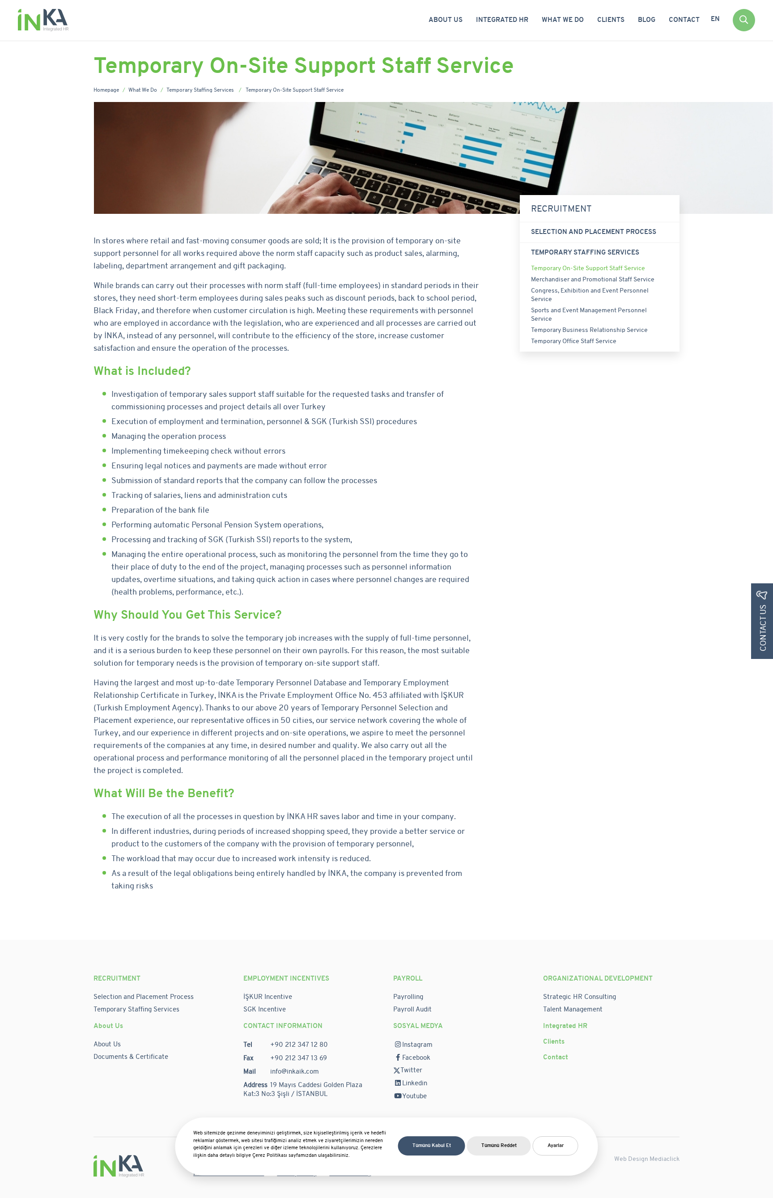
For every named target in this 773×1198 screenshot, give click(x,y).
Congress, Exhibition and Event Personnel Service (590, 295)
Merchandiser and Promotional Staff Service (592, 279)
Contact (684, 20)
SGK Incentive (265, 1010)
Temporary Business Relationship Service (590, 330)
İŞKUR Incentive (267, 997)
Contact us (764, 627)
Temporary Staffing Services (200, 90)
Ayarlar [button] (556, 1145)
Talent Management (573, 1010)
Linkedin (414, 1083)
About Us (446, 20)
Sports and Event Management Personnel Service (589, 315)
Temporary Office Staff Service (573, 341)
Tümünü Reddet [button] (499, 1145)
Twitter (411, 1070)
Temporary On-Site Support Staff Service (588, 268)
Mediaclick (665, 1159)
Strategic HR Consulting (579, 997)
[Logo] (43, 20)
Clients (610, 20)
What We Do (563, 20)
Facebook (416, 1058)
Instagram (417, 1045)
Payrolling (408, 997)
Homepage (106, 90)
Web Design (632, 1159)
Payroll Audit (412, 1010)
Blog (646, 20)
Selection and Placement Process (594, 232)
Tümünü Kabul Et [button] (431, 1145)
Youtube (414, 1096)
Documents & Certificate (130, 1057)
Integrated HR (502, 20)
